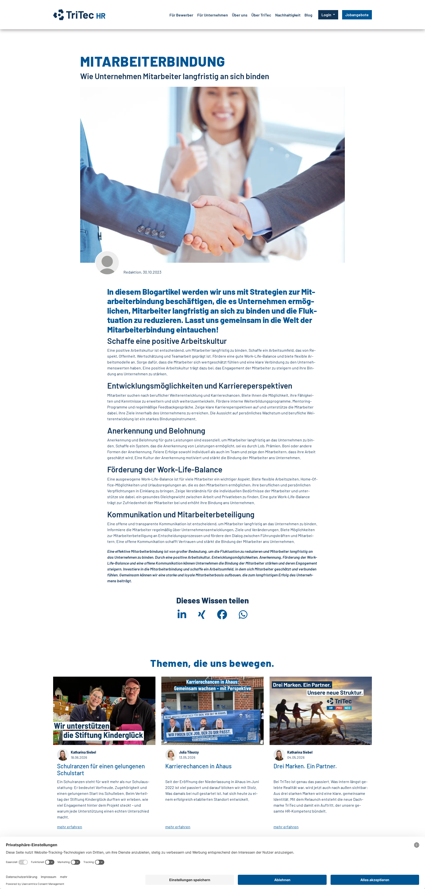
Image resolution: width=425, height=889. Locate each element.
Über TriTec (261, 15)
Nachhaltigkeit (288, 15)
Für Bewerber (181, 15)
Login (326, 14)
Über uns (239, 15)
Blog (308, 15)
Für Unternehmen (212, 15)
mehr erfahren (69, 826)
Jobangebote (357, 14)
